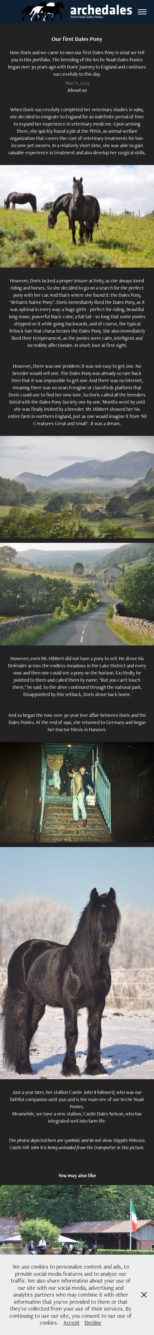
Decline (93, 1322)
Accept (71, 1322)
